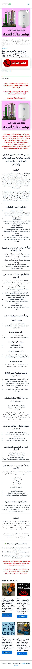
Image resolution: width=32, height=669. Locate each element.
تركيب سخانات (12, 565)
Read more (7, 615)
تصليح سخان (26, 561)
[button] (27, 11)
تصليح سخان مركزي (16, 561)
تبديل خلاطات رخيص (14, 571)
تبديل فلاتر (15, 573)
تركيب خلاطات (17, 563)
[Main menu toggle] (28, 4)
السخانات (14, 134)
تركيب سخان (20, 565)
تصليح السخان (23, 142)
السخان (16, 144)
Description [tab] (5, 78)
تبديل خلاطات (6, 561)
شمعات (18, 140)
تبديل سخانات (25, 563)
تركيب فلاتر (8, 573)
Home (3, 40)
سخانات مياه (19, 136)
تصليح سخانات (8, 563)
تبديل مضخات (24, 571)
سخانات (12, 140)
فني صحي (27, 40)
